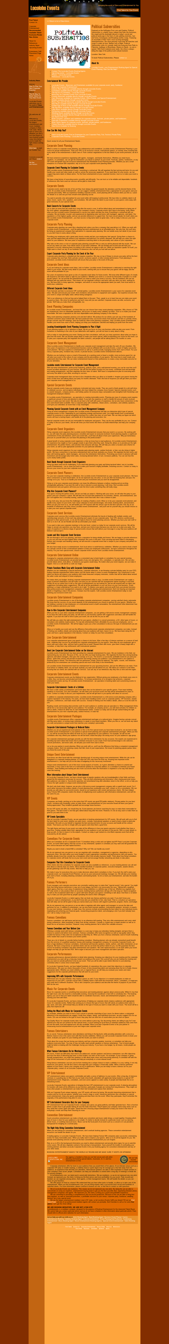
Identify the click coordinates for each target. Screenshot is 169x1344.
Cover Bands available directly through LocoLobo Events (72, 115)
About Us (32, 41)
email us (39, 159)
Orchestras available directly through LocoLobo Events (71, 111)
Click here (32, 148)
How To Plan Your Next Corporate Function (35, 88)
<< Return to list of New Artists (58, 21)
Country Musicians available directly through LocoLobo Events (74, 96)
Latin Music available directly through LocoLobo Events (72, 109)
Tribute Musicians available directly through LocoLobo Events (74, 124)
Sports (107, 1228)
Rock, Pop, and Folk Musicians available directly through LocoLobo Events (79, 102)
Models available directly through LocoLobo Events (70, 100)
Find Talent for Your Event (127, 10)
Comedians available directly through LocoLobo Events (71, 91)
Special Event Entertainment (113, 1221)
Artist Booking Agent (80, 1217)
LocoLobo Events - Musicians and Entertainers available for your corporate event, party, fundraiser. (87, 85)
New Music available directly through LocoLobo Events (71, 104)
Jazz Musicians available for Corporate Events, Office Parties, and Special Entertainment (84, 98)
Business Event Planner (113, 1217)
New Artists (79, 1228)
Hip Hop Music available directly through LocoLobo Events (73, 107)
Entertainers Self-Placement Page (35, 52)
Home (31, 55)
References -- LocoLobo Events (63, 77)
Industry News (34, 45)
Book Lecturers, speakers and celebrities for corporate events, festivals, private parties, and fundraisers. (89, 119)
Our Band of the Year (59, 117)
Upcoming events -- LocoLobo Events (65, 73)
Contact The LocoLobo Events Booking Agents (68, 71)
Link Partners (33, 164)
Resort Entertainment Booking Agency (88, 1221)
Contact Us (33, 22)
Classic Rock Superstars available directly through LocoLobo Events (76, 89)
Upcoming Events (35, 48)
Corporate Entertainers (91, 1219)
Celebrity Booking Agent (73, 1219)
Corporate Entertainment (34, 27)
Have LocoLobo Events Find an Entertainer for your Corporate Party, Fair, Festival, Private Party (86, 135)
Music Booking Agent (66, 1221)
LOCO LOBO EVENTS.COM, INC (55, 1158)
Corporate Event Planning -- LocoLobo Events (68, 136)
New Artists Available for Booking (64, 126)
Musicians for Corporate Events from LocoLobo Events (71, 94)
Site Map (31, 162)
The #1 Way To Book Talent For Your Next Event (35, 96)
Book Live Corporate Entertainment (64, 87)
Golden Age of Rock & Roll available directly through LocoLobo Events (77, 106)
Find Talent (68, 1226)
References (33, 43)
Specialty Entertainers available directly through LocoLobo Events (75, 120)
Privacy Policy (101, 1226)
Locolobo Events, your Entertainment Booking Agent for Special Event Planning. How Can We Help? (114, 68)
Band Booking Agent (96, 1217)
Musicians (87, 1228)
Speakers (101, 1228)
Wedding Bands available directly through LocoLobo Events (73, 113)
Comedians (94, 1228)
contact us (123, 58)
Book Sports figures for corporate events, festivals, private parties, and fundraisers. (82, 122)
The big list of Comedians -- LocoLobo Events (68, 93)
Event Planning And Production (111, 1219)
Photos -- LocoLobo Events (62, 75)
